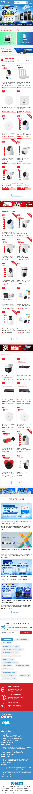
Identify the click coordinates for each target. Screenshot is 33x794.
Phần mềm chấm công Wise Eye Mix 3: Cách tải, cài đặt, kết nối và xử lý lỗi (16, 522)
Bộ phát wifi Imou (7, 669)
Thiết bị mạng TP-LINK (9, 679)
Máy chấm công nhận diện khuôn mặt (13, 649)
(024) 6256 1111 (9, 736)
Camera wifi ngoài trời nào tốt (10, 646)
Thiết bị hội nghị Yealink (22, 665)
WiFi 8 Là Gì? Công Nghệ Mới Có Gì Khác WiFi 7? (14, 576)
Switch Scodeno (7, 665)
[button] (2, 15)
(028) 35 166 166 (11, 735)
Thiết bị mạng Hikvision (9, 675)
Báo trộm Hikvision (8, 659)
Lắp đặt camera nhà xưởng (10, 662)
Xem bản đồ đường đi (10, 748)
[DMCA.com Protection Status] (5, 723)
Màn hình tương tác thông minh (11, 656)
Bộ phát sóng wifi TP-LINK (10, 652)
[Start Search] (27, 2)
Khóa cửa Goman (24, 675)
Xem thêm (16, 195)
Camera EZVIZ (7, 643)
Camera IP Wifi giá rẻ (21, 639)
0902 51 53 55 (13, 740)
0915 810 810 (13, 738)
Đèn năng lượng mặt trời (9, 672)
